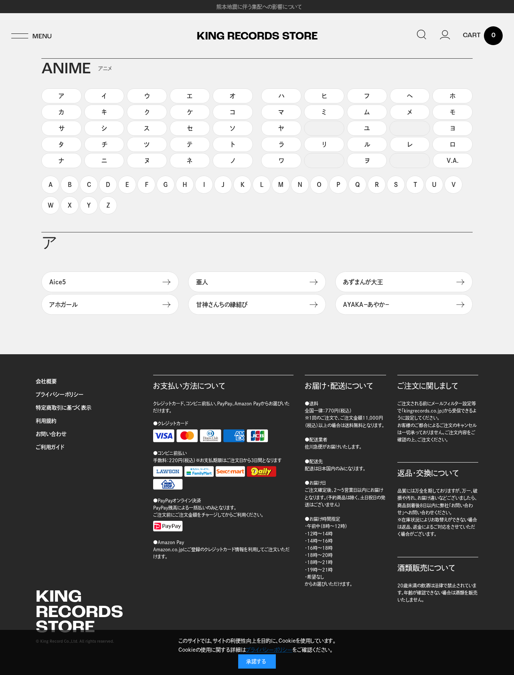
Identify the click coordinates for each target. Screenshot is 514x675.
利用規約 (46, 420)
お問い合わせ (51, 434)
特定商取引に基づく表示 (63, 407)
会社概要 (46, 381)
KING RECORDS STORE (257, 36)
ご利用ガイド (50, 447)
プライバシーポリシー (60, 394)
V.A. (453, 161)
